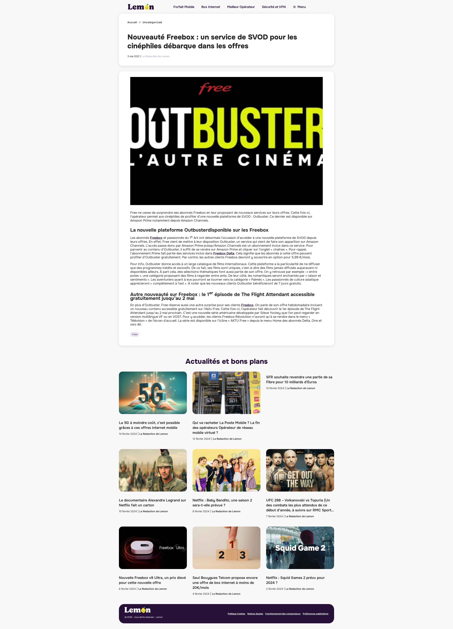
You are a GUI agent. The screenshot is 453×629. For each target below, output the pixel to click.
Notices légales (255, 613)
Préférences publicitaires (315, 613)
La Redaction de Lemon (156, 56)
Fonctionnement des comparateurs (283, 613)
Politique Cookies (236, 613)
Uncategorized (152, 22)
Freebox (156, 238)
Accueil (132, 22)
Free (134, 334)
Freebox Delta (223, 253)
